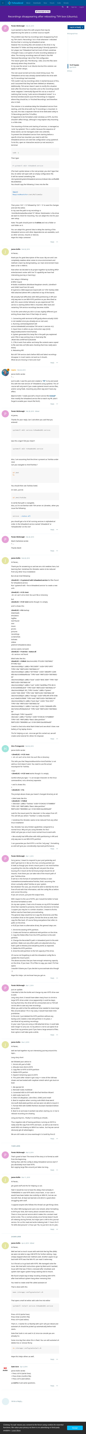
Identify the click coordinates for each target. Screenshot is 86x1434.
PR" (44, 381)
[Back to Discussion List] (3, 3)
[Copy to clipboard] (57, 150)
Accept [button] (75, 1428)
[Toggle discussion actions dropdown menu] (82, 27)
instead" (52, 396)
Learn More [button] (16, 1430)
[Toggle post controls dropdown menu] (57, 242)
